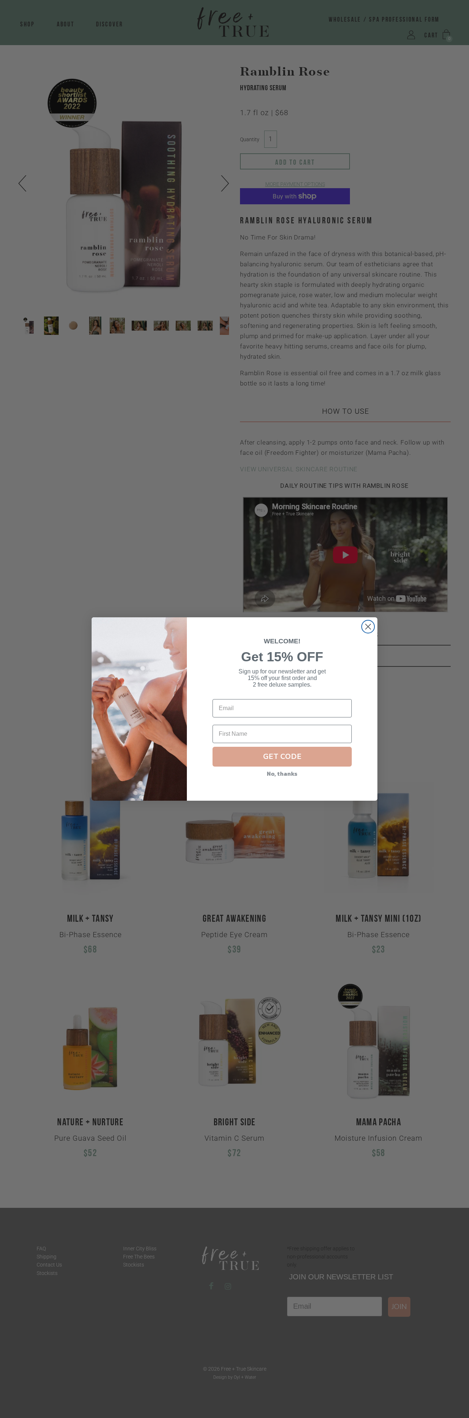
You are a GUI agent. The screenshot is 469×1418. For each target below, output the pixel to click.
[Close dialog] (368, 626)
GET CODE (282, 756)
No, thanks (282, 773)
